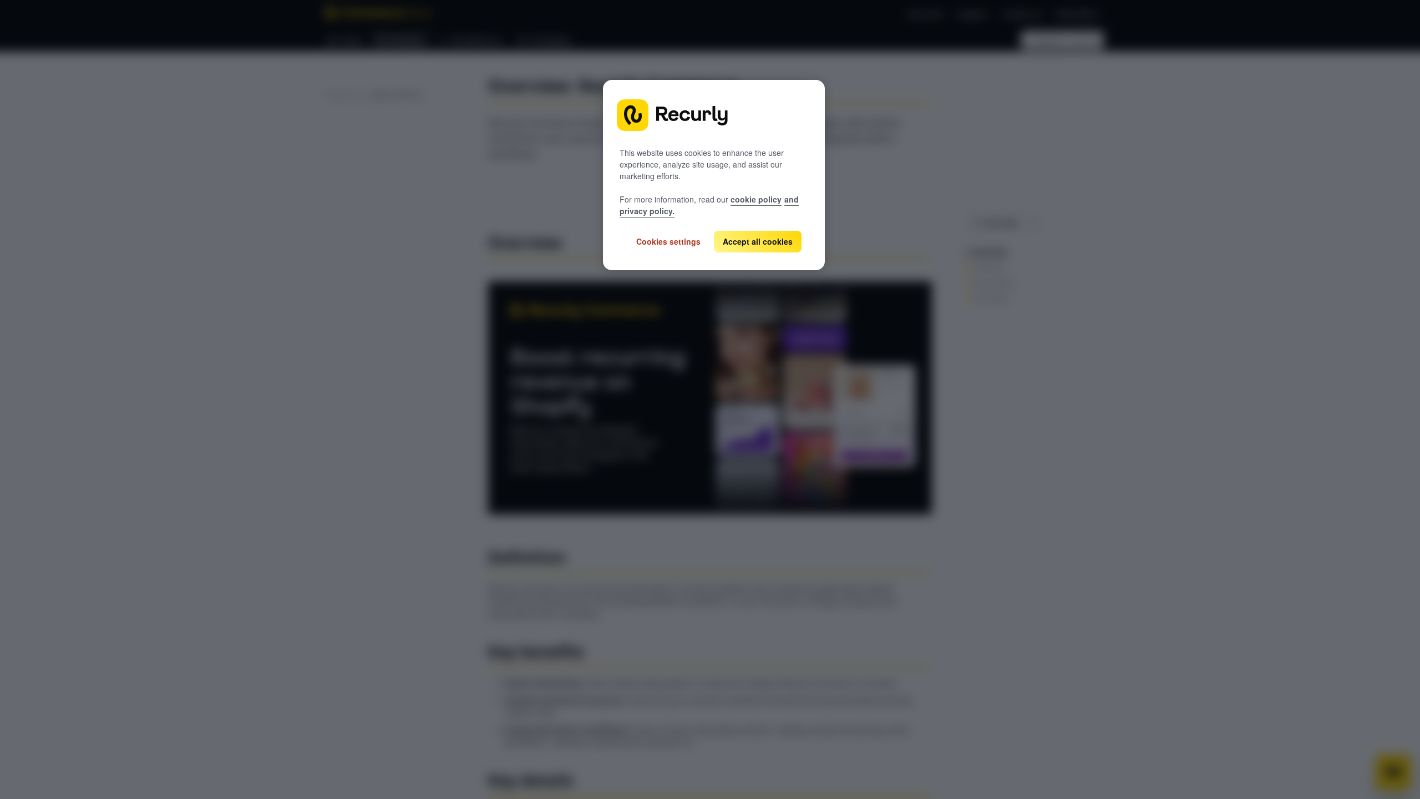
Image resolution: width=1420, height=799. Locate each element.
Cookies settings (668, 241)
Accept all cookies (758, 241)
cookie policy (756, 199)
